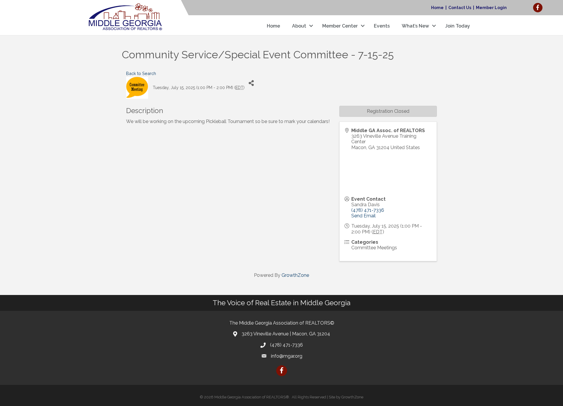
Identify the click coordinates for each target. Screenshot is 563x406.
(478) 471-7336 (367, 210)
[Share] (251, 83)
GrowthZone (295, 275)
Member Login (491, 7)
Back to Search (141, 73)
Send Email (363, 216)
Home (437, 7)
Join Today (457, 26)
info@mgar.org (286, 356)
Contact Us (459, 7)
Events (382, 26)
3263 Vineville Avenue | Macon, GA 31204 (286, 334)
